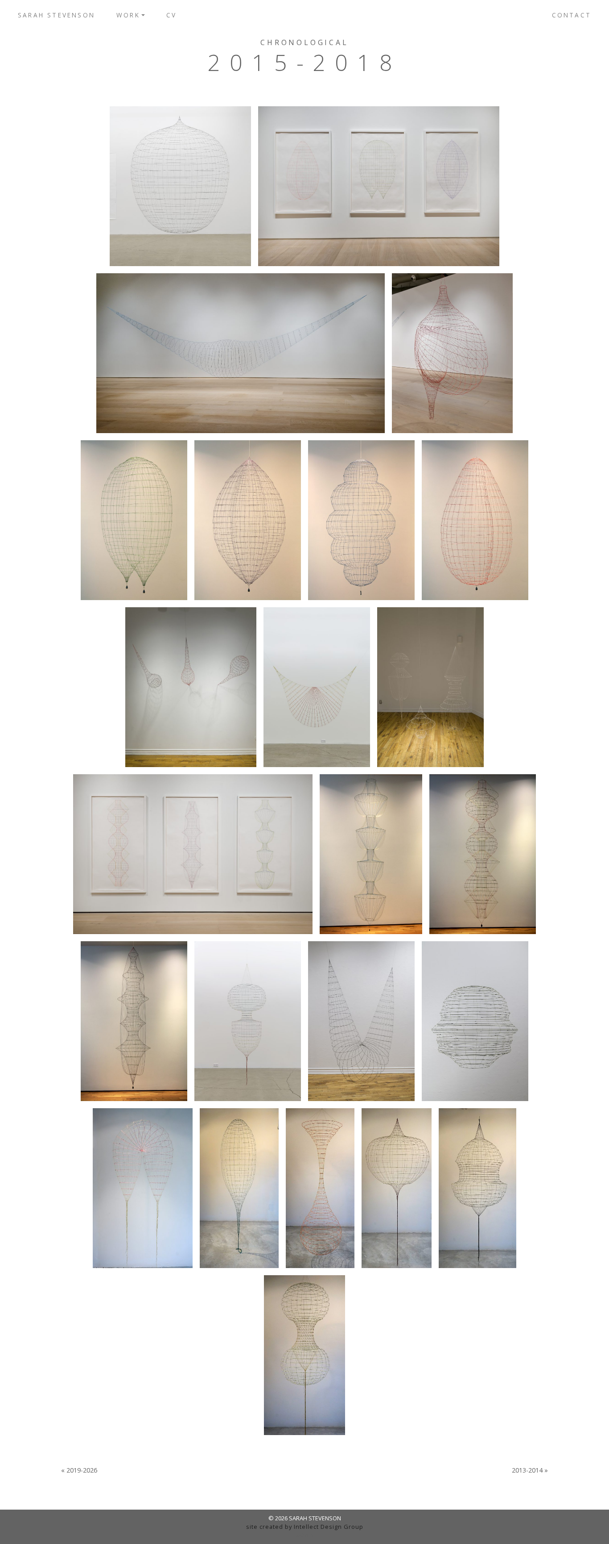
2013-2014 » (530, 1470)
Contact (571, 15)
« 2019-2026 (79, 1470)
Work (128, 15)
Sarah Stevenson (56, 15)
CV (171, 15)
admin (304, 1535)
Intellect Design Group (328, 1527)
